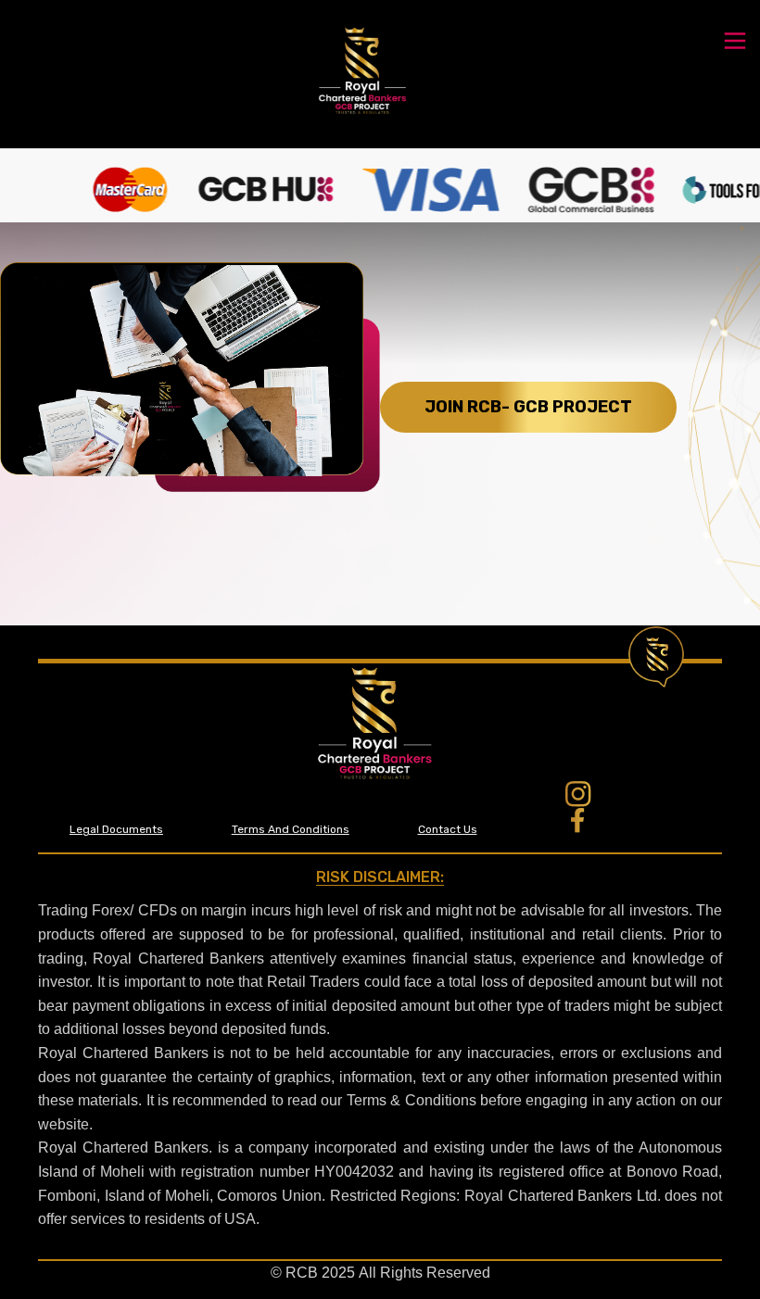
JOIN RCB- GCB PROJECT (528, 407)
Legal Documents (116, 829)
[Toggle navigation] (735, 38)
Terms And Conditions (290, 829)
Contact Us (447, 829)
